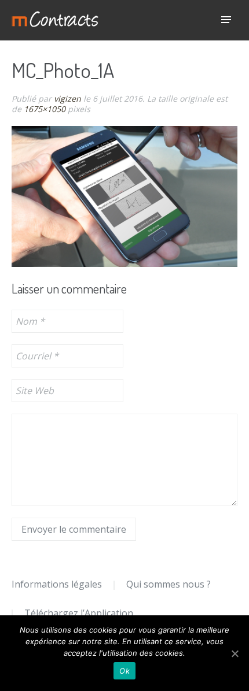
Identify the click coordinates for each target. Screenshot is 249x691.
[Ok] (234, 653)
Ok (124, 670)
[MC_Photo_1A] (124, 196)
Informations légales (57, 584)
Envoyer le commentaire (73, 529)
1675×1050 (44, 108)
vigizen (67, 98)
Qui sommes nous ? (168, 584)
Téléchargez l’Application (78, 613)
